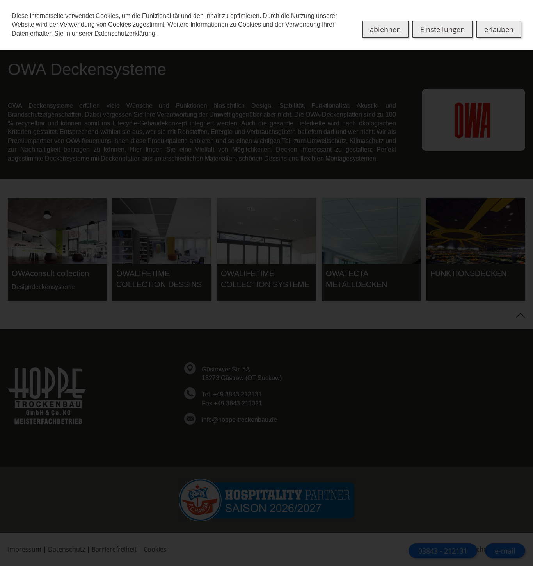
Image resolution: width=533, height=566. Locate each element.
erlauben (498, 29)
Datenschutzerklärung (124, 33)
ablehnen (385, 29)
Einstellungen (442, 29)
